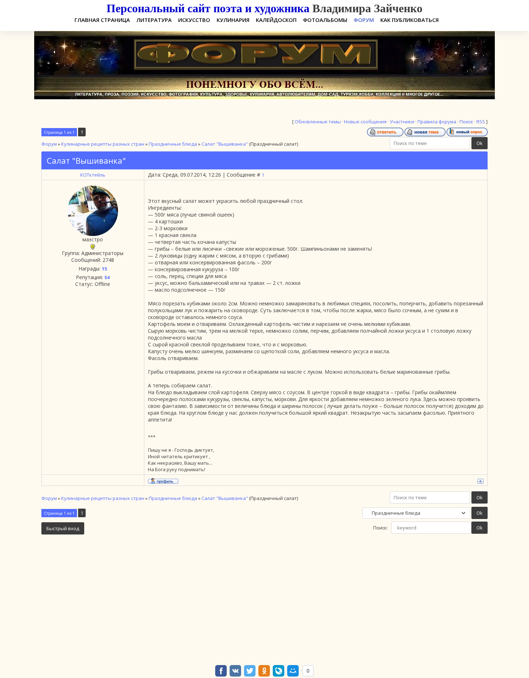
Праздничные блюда (173, 144)
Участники (402, 121)
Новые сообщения (365, 121)
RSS (480, 121)
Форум (49, 144)
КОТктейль (92, 175)
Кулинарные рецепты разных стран (102, 144)
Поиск (466, 121)
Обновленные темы (318, 121)
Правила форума (436, 121)
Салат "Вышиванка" (225, 144)
